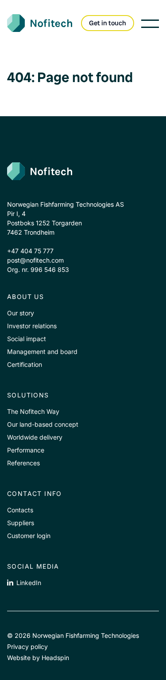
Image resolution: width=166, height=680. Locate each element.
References (23, 463)
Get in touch (107, 23)
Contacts (20, 510)
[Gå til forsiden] (77, 171)
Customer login (28, 535)
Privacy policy (27, 646)
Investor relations (32, 326)
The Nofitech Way (33, 411)
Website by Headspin (38, 657)
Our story (20, 313)
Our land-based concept (42, 424)
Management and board (42, 351)
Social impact (26, 338)
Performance (25, 450)
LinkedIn (28, 582)
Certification (24, 364)
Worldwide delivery (34, 437)
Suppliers (20, 523)
